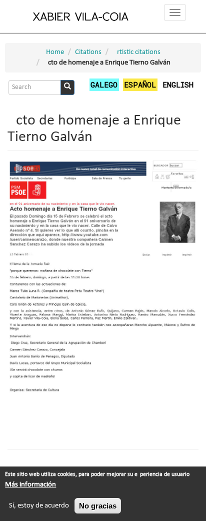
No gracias (97, 506)
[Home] (81, 16)
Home (55, 52)
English (178, 85)
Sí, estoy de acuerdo (39, 506)
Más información (30, 484)
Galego (104, 85)
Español (140, 85)
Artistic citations (136, 52)
